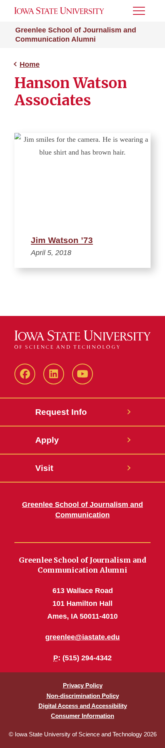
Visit (44, 468)
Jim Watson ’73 (62, 240)
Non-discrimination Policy (82, 695)
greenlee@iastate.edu (82, 637)
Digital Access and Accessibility (82, 705)
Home (30, 64)
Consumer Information (82, 715)
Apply (47, 439)
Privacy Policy (83, 685)
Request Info (61, 411)
